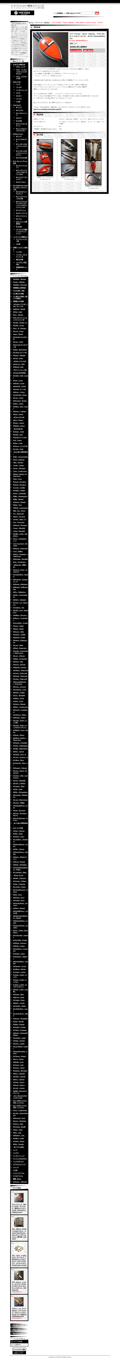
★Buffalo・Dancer (19, 426)
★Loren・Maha (18, 645)
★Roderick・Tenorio (19, 386)
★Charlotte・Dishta (19, 1006)
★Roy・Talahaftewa (19, 592)
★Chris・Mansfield (19, 780)
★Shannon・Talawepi (20, 768)
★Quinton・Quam (19, 954)
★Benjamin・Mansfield (20, 559)
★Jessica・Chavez (18, 1068)
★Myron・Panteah (19, 862)
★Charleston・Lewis (19, 689)
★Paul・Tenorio (18, 414)
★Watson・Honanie (19, 502)
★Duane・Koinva (18, 735)
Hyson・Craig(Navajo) (20, 1110)
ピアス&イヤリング (19, 1164)
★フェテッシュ (21, 210)
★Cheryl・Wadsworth (20, 673)
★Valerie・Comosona (19, 1030)
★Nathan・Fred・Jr (19, 754)
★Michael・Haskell (19, 309)
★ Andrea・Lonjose (19, 972)
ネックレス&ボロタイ (20, 1159)
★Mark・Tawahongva (20, 659)
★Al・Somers (17, 440)
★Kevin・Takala (18, 629)
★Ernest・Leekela (18, 1044)
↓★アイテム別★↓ (18, 1147)
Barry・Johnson (18, 315)
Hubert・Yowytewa (19, 516)
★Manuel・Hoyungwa (20, 525)
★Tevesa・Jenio (18, 1124)
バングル (19, 87)
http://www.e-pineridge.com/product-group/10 (47, 109)
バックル (19, 99)
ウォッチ (16, 1167)
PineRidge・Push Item (20, 285)
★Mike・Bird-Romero (20, 350)
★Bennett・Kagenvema (20, 548)
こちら (23, 52)
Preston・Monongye (19, 468)
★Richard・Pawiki (19, 637)
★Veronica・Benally (19, 1127)
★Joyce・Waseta (18, 1059)
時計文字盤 (19, 259)
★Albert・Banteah (19, 908)
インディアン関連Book (20, 237)
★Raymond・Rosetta (19, 401)
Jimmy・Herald (18, 334)
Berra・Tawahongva (19, 562)
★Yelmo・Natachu (19, 1041)
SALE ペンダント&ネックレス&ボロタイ (21, 71)
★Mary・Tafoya (18, 404)
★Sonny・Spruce (18, 423)
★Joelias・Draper (18, 1141)
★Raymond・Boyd (19, 1118)
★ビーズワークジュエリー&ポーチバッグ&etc (21, 172)
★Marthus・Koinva (19, 717)
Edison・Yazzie (17, 1130)
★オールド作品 (18, 828)
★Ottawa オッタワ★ (20, 446)
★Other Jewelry (18, 134)
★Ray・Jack (17, 1133)
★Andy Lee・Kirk (19, 364)
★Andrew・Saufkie (19, 634)
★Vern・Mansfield (19, 695)
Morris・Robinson (18, 460)
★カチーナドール (21, 213)
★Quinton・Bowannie (20, 1071)
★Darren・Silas (18, 661)
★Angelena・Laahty (19, 1038)
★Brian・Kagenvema (19, 648)
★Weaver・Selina (18, 632)
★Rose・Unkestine (19, 1073)
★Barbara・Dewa (18, 897)
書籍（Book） (17, 1179)
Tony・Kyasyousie (18, 522)
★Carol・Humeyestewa (20, 800)
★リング (19, 107)
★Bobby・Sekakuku (19, 600)
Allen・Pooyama (18, 462)
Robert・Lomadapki (19, 493)
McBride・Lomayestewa (20, 508)
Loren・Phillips (18, 551)
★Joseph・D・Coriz (19, 389)
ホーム (31, 22)
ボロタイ (19, 96)
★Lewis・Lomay (18, 331)
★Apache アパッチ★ (19, 437)
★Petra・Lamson (18, 751)
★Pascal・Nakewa (19, 1085)
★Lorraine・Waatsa (19, 887)
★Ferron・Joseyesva (19, 687)
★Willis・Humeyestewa (20, 748)
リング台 (19, 252)
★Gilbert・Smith (18, 1138)
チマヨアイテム (18, 1176)
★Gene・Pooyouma (19, 810)
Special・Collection (19, 282)
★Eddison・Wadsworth (20, 670)
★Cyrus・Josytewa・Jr (20, 757)
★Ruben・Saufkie (19, 692)
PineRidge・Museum (19, 279)
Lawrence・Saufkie (19, 488)
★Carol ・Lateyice (19, 1088)
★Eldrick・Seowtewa (19, 943)
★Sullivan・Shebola (19, 969)
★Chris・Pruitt (18, 358)
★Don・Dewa (17, 895)
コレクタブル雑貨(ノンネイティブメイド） (21, 231)
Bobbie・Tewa (17, 505)
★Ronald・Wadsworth (20, 676)
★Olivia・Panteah (18, 1024)
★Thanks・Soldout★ (20, 1182)
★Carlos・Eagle (18, 449)
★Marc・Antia (17, 443)
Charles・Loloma (18, 465)
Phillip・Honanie (18, 499)
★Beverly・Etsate (18, 997)
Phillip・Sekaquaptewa (20, 496)
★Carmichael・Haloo (19, 872)
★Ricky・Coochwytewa (20, 707)
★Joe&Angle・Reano (19, 395)
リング (18, 84)
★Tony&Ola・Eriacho (20, 940)
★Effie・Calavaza (18, 849)
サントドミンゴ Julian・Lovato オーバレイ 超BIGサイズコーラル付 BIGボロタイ (19, 1208)
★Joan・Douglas (18, 1021)
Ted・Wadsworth (18, 514)
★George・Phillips (19, 803)
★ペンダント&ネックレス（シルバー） (21, 146)
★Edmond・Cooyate (19, 966)
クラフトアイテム (18, 1173)
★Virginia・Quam (19, 1000)
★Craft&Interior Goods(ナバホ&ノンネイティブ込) (20, 187)
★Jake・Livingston (19, 884)
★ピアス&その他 (21, 158)
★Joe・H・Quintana (19, 328)
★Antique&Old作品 (19, 373)
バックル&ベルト (18, 1161)
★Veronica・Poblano (19, 881)
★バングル (19, 110)
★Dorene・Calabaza (19, 411)
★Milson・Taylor (18, 698)
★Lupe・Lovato (18, 398)
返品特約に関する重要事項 (78, 47)
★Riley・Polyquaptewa (20, 792)
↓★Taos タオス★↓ (19, 417)
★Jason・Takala (18, 626)
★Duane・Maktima (19, 355)
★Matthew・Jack (19, 1135)
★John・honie (17, 789)
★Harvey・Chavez (19, 392)
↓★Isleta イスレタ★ (19, 361)
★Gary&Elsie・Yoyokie (20, 623)
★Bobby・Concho (19, 1003)
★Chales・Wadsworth (20, 679)
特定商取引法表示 (18, 1325)
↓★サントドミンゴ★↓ (20, 370)
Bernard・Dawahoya (19, 482)
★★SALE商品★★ (19, 64)
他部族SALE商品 (18, 301)
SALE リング (20, 67)
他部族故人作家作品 (19, 288)
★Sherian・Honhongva (20, 584)
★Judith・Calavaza (19, 1076)
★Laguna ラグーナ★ (20, 352)
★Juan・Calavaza (18, 831)
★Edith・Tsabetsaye (19, 878)
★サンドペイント (21, 216)
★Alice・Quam (18, 834)
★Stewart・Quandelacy (20, 1018)
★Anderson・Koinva (19, 715)
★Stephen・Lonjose (19, 1027)
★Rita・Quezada (18, 1144)
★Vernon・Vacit (18, 1065)
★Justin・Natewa (18, 1082)
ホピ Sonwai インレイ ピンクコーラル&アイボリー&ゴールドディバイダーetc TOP (19, 1286)
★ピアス (19, 118)
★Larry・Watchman (19, 1121)
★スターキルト (21, 182)
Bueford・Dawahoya (19, 485)
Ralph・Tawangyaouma (20, 457)
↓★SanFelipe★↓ (18, 429)
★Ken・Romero (18, 420)
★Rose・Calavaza (18, 1079)
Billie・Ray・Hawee (19, 511)
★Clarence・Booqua (19, 1056)
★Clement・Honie (18, 786)
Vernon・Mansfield (19, 528)
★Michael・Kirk (18, 367)
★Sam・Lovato (18, 380)
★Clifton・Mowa (18, 760)
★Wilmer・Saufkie (19, 490)
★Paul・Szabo (17, 312)
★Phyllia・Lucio (18, 1062)
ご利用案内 (59, 13)
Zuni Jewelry (17, 105)
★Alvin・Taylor (18, 701)
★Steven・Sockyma (19, 664)
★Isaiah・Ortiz (18, 434)
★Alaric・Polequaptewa (20, 746)
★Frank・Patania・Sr (20, 322)
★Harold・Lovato (18, 383)
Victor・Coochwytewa (20, 471)
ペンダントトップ (21, 90)
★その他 (19, 121)
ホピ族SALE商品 (18, 293)
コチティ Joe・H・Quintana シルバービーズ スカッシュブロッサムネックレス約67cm (19, 1312)
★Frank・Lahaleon (19, 783)
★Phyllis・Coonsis (19, 946)
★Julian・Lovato (18, 325)
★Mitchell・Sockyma (19, 667)
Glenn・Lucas (17, 479)
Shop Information (18, 1333)
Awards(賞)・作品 (18, 291)
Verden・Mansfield (19, 531)
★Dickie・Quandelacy (20, 865)
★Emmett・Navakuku (20, 743)
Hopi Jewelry (17, 82)
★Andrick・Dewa (18, 900)
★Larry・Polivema (19, 656)
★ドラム (19, 219)
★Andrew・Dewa (18, 836)
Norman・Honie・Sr (19, 519)
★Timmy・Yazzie (18, 432)
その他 (18, 101)
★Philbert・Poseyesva (20, 615)
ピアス (18, 93)
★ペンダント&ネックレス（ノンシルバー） (21, 153)
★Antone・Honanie (19, 704)
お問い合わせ (70, 13)
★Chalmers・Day (18, 607)
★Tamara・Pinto (18, 994)
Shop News (16, 1329)
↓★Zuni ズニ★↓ (18, 875)
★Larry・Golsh (18, 342)
